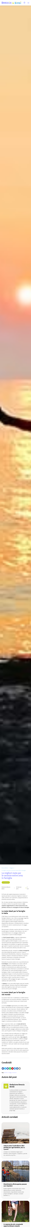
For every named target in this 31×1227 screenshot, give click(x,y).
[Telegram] (15, 1068)
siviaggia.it (4, 1016)
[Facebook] (3, 1068)
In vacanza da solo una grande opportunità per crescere (13, 1225)
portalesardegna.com (19, 970)
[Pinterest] (12, 1068)
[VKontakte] (17, 1068)
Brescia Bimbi (5, 868)
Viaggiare (12, 868)
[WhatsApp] (10, 1068)
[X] (5, 1068)
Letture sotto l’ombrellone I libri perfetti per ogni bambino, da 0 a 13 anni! (14, 1147)
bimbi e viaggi (8, 1072)
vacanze (14, 1072)
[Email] (19, 1068)
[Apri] (28, 3)
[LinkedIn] (7, 1068)
